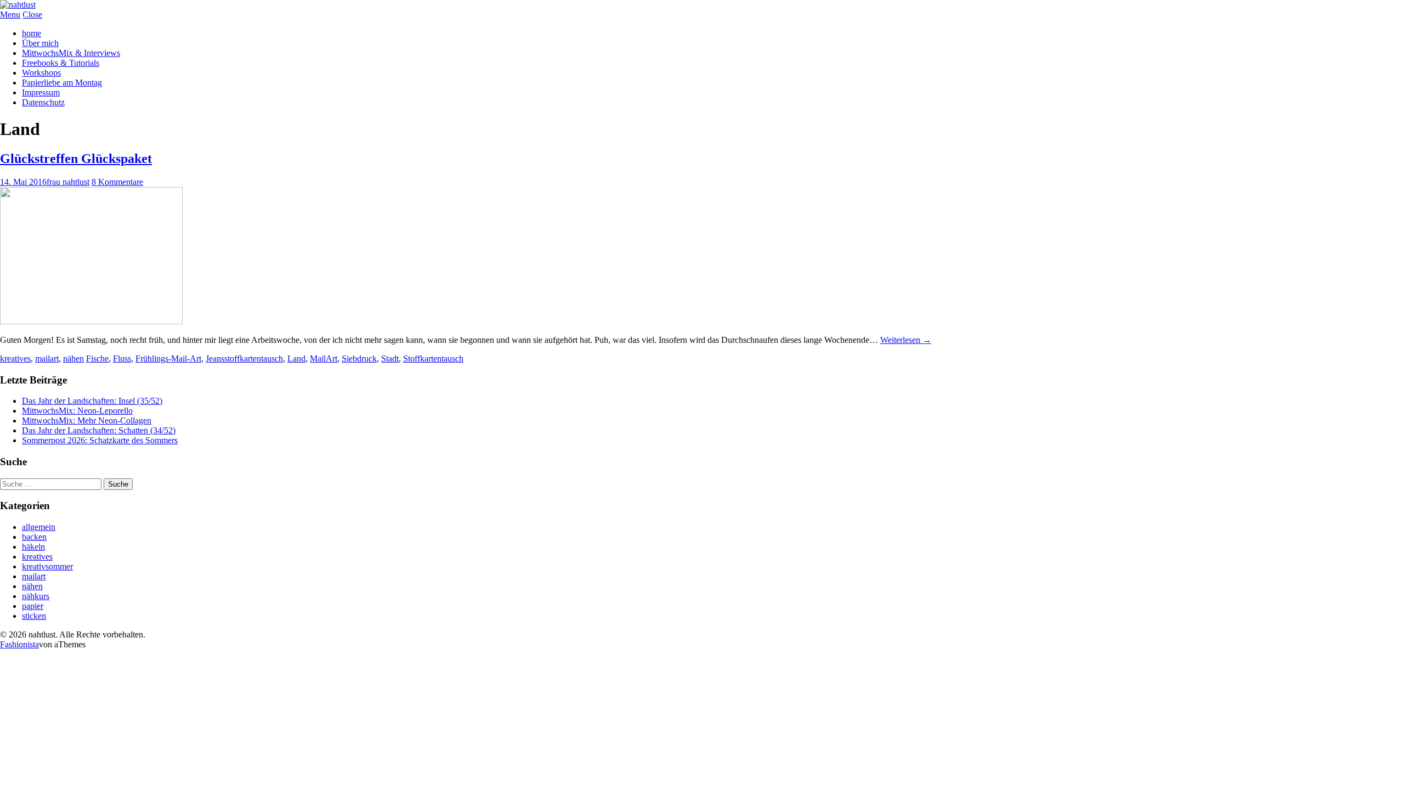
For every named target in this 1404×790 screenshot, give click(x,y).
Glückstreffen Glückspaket (76, 158)
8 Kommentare (117, 182)
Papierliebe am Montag (62, 82)
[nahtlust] (18, 4)
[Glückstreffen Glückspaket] (91, 321)
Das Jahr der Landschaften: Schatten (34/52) (99, 430)
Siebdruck (359, 358)
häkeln (33, 546)
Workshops (41, 72)
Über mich (40, 43)
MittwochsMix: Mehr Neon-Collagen (86, 420)
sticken (34, 615)
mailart (47, 358)
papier (32, 606)
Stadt (390, 358)
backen (34, 536)
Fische (97, 358)
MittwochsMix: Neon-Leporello (77, 410)
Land (296, 358)
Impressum (41, 92)
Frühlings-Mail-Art (168, 358)
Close (32, 14)
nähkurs (35, 596)
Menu (10, 14)
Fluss (122, 358)
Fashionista (19, 644)
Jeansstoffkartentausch (244, 358)
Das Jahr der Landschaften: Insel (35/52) (92, 400)
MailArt (323, 358)
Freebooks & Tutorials (60, 62)
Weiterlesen (905, 340)
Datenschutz (43, 102)
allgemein (38, 527)
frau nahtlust (68, 182)
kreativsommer (47, 566)
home (31, 33)
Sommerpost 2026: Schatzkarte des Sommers (100, 440)
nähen (73, 358)
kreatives (15, 358)
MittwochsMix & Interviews (71, 53)
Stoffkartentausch (433, 358)
